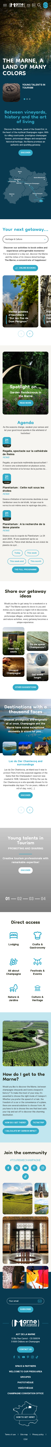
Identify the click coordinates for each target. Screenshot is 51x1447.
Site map (24, 1434)
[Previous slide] (21, 810)
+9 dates (7, 482)
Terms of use (10, 1434)
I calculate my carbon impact (21, 1131)
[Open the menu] (5, 5)
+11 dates (7, 446)
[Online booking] (45, 5)
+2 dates (7, 519)
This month (35, 561)
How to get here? (25, 1417)
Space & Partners (25, 1366)
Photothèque (25, 1382)
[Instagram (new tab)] (42, 1168)
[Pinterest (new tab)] (34, 1168)
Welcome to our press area (25, 1371)
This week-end (17, 561)
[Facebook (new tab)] (8, 1168)
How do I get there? (15, 1123)
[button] (21, 334)
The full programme (25, 570)
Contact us (25, 1349)
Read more (25, 403)
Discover (25, 153)
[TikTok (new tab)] (25, 1176)
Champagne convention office (25, 1393)
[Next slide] (30, 810)
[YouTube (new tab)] (25, 1168)
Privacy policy (38, 1434)
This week (32, 553)
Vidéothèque (25, 1388)
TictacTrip (38, 1123)
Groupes (25, 1377)
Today (17, 553)
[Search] (39, 5)
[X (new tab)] (17, 1168)
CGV (25, 1439)
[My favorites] (33, 5)
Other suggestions (25, 687)
